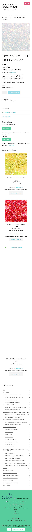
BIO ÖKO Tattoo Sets (9, 446)
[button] (28, 25)
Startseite (5, 16)
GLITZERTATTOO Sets (9, 444)
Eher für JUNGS (8, 434)
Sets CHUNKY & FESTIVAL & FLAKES (12, 409)
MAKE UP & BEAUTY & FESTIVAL (10, 473)
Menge (3, 85)
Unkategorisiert (6, 485)
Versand (16, 509)
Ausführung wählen (16, 193)
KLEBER (5, 468)
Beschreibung (5, 108)
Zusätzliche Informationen (9, 112)
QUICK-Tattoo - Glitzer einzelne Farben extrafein (15, 460)
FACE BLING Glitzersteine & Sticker (11, 475)
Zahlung (16, 511)
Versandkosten (12, 72)
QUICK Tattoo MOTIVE (9, 453)
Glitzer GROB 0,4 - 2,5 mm (7, 17)
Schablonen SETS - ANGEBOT (11, 429)
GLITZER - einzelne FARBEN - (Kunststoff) (17, 16)
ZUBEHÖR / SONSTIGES (8, 480)
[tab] (16, 108)
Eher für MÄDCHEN (9, 432)
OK (9, 529)
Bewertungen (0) (6, 116)
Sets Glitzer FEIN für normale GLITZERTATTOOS (15, 407)
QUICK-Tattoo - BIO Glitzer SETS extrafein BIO (15, 463)
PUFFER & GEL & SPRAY (8, 470)
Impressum (16, 513)
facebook (11, 145)
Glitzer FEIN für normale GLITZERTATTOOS (14, 397)
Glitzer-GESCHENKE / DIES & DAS (10, 478)
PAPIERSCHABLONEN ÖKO (10, 439)
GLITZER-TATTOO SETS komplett (10, 442)
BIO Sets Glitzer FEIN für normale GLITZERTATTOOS (16, 422)
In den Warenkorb (14, 92)
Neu (4, 390)
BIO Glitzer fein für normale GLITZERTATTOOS (15, 414)
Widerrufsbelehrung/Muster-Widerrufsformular (16, 508)
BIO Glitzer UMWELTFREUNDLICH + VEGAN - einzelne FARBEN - (16, 412)
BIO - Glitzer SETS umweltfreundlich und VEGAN (13, 419)
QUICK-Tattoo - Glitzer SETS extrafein (13, 458)
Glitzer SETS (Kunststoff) (8, 404)
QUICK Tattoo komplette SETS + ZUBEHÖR (14, 455)
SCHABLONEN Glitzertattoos (9, 427)
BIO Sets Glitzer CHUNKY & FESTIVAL (13, 424)
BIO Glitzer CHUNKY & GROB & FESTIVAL (13, 417)
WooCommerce (22, 520)
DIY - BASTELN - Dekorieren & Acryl (10, 483)
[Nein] (30, 527)
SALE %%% (6, 392)
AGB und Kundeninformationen (16, 504)
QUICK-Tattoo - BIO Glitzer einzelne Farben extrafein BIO (17, 465)
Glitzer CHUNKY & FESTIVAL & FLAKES (13, 402)
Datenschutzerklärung (16, 506)
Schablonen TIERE (9, 437)
